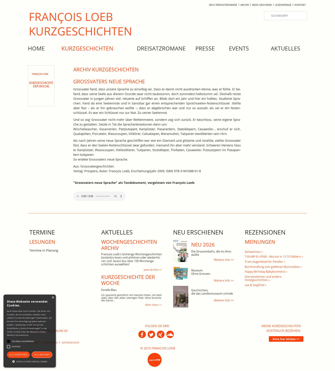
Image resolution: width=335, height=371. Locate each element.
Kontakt (300, 4)
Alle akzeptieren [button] (18, 354)
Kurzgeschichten (87, 48)
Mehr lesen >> (153, 304)
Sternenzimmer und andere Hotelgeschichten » (263, 278)
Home (36, 48)
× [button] (52, 297)
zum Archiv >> (153, 270)
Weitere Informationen (17, 335)
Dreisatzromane (161, 48)
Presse (205, 48)
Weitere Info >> (224, 260)
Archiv (244, 4)
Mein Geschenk (262, 4)
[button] (29, 361)
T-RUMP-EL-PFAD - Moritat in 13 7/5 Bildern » (274, 257)
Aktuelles (285, 48)
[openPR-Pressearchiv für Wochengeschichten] (155, 360)
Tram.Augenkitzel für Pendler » (265, 262)
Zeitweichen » (254, 252)
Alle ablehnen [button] (42, 354)
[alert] (29, 331)
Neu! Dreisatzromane (223, 4)
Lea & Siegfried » (255, 285)
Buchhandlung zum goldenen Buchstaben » (273, 267)
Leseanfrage (283, 4)
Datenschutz (70, 342)
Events (239, 48)
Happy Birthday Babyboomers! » (266, 272)
